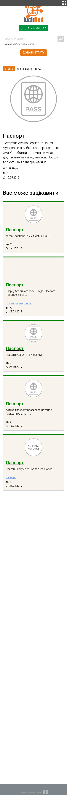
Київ (17, 44)
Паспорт (15, 229)
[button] (63, 2)
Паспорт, (11, 477)
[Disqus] (33, 559)
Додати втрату (33, 52)
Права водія (27, 44)
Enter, (27, 303)
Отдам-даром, (14, 303)
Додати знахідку (33, 28)
